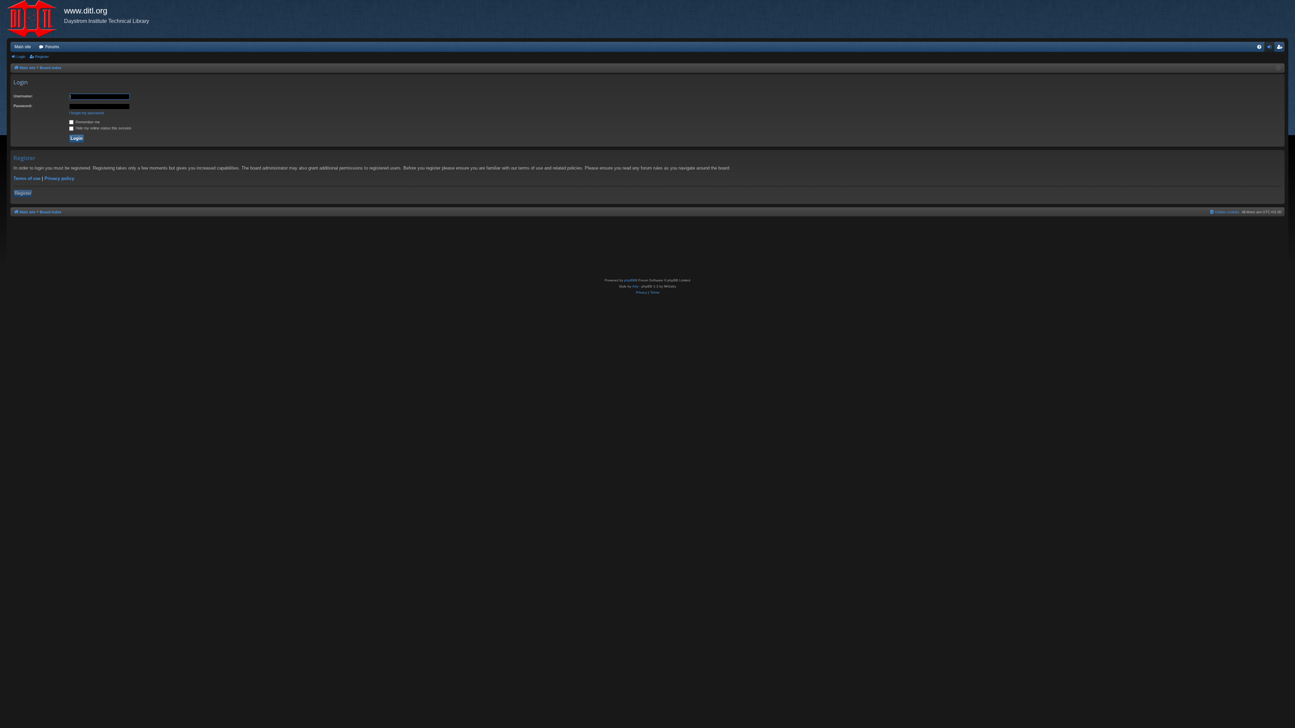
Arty (635, 286)
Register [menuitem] (1281, 48)
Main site (23, 46)
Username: (23, 96)
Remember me (87, 122)
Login (21, 57)
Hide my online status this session (103, 128)
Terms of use (26, 178)
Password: (22, 106)
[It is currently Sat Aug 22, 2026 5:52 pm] (1278, 68)
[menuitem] (1259, 47)
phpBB (629, 280)
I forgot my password (86, 113)
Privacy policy (59, 178)
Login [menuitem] (1270, 48)
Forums (52, 46)
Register (42, 57)
